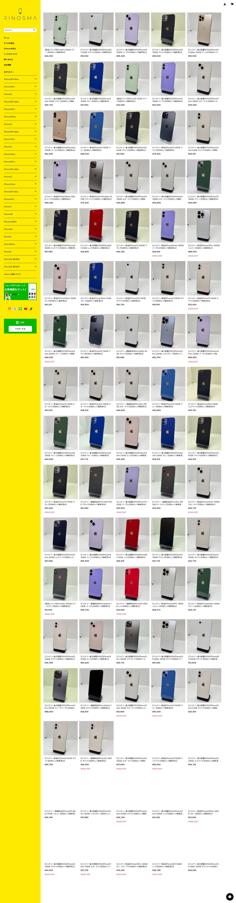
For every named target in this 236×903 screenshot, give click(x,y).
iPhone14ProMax (11, 102)
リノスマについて (10, 54)
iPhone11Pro (9, 199)
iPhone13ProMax (11, 132)
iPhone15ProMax (11, 79)
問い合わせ (8, 59)
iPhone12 (8, 177)
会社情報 (7, 65)
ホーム (6, 38)
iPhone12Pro (9, 162)
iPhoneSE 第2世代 (12, 259)
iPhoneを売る (10, 49)
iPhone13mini (9, 154)
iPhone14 (8, 124)
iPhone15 (8, 94)
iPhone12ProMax (11, 169)
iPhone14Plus (10, 117)
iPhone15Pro (9, 87)
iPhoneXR (8, 214)
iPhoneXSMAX (10, 222)
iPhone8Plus (9, 244)
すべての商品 (9, 43)
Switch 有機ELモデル (12, 274)
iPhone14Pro (9, 109)
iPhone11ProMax (11, 192)
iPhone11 (8, 207)
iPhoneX (8, 237)
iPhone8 (7, 252)
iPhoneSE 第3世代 (12, 267)
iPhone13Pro (9, 139)
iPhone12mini (9, 184)
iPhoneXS (8, 229)
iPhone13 (8, 147)
